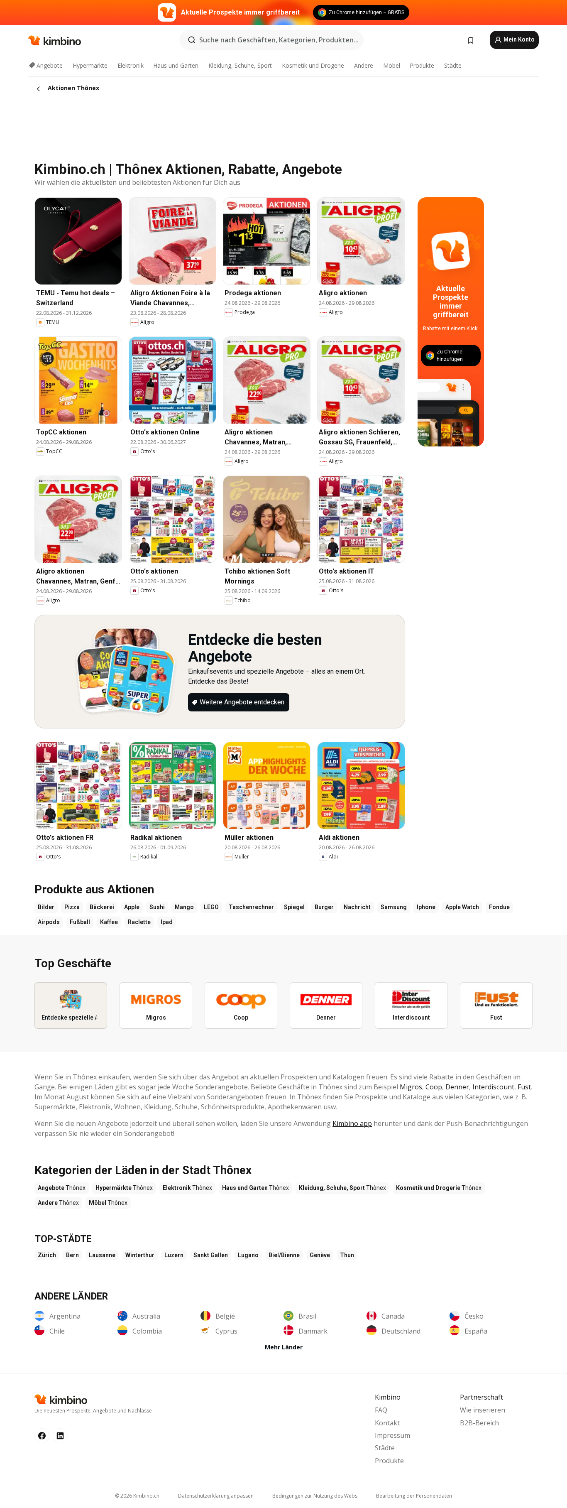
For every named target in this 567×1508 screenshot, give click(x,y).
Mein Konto (518, 39)
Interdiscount (493, 1086)
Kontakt (387, 1422)
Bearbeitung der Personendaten (414, 1495)
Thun (347, 1255)
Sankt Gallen (210, 1255)
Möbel (391, 65)
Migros (411, 1086)
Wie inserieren (482, 1410)
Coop (433, 1086)
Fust (524, 1086)
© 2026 (137, 1495)
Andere (363, 65)
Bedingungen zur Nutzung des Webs (314, 1495)
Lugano (248, 1255)
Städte (453, 65)
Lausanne (102, 1255)
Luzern (173, 1255)
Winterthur (139, 1255)
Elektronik (130, 65)
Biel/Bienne (284, 1255)
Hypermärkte (90, 65)
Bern (72, 1255)
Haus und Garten (175, 65)
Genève (320, 1255)
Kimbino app (352, 1123)
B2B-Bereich (479, 1422)
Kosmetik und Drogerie (313, 65)
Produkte (422, 65)
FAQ (381, 1410)
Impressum (392, 1435)
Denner (457, 1086)
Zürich (47, 1255)
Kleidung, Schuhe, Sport (240, 65)
